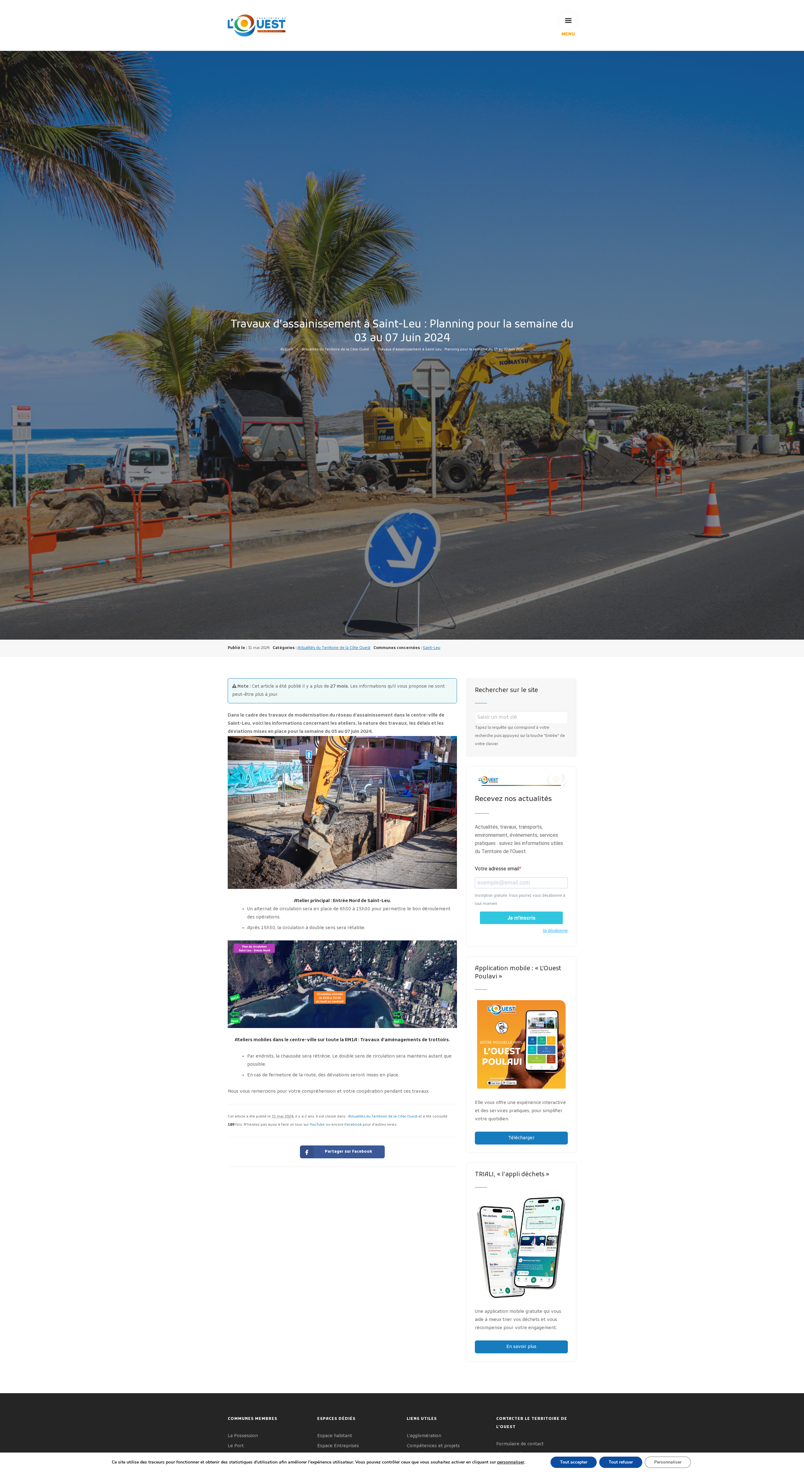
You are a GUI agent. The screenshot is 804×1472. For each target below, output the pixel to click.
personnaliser (510, 1462)
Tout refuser (621, 1462)
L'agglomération (424, 1436)
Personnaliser (668, 1462)
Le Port (236, 1446)
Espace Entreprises (338, 1446)
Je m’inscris (521, 918)
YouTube (317, 1125)
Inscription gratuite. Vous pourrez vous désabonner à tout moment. (520, 899)
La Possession (243, 1436)
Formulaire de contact (520, 1444)
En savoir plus (521, 1347)
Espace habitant (334, 1436)
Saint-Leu (431, 648)
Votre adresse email (497, 869)
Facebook (353, 1125)
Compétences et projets (433, 1446)
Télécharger (521, 1138)
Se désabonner (555, 930)
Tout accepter (573, 1462)
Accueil (286, 349)
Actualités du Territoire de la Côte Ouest (335, 349)
